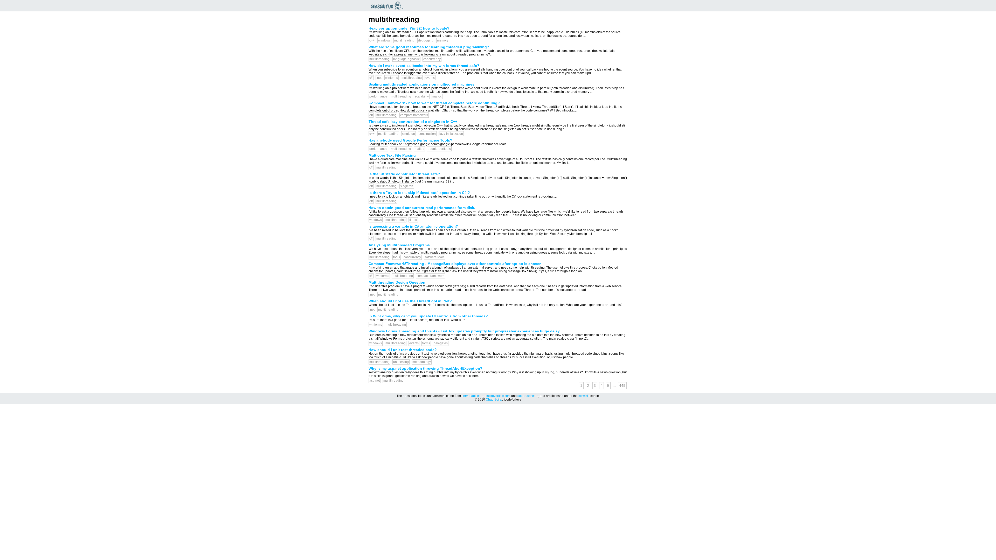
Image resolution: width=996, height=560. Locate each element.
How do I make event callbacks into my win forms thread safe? (424, 66)
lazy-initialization (451, 134)
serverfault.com (472, 396)
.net (379, 78)
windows (384, 40)
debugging (425, 40)
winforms (391, 78)
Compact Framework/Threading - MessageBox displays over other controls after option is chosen (455, 264)
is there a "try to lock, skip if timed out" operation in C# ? (419, 193)
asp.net (374, 380)
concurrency (432, 59)
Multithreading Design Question (397, 282)
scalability (422, 96)
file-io (413, 220)
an (388, 5)
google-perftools (439, 149)
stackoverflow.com (497, 396)
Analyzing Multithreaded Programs (399, 245)
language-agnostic (406, 59)
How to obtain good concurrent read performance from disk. (422, 208)
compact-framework (414, 115)
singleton (408, 134)
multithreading (404, 40)
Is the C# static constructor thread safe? (404, 174)
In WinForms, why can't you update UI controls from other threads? (428, 316)
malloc (437, 96)
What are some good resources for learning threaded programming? (429, 47)
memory (442, 40)
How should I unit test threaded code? (403, 350)
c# (371, 78)
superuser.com (527, 396)
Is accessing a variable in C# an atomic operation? (413, 226)
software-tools (434, 257)
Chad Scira (494, 399)
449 (622, 385)
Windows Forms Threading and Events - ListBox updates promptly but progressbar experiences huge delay (464, 331)
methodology (421, 362)
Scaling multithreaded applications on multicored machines (421, 84)
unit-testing (401, 362)
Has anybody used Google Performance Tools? (410, 140)
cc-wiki (583, 396)
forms (426, 343)
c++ (372, 40)
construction (427, 134)
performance (378, 96)
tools (396, 257)
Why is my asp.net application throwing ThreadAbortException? (425, 368)
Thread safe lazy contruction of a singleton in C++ (413, 122)
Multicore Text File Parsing (392, 155)
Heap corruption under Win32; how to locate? (409, 28)
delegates (441, 343)
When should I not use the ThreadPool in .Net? (410, 301)
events (430, 78)
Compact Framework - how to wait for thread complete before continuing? (434, 103)
